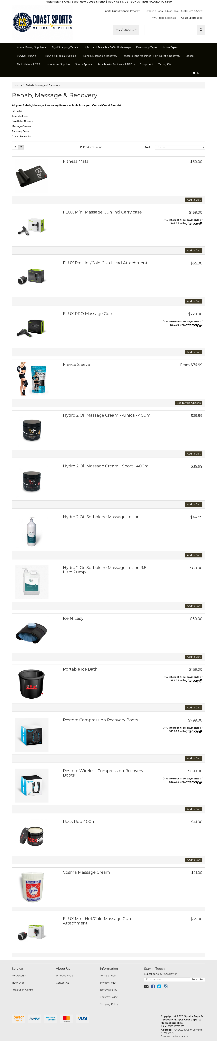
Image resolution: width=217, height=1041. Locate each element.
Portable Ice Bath (80, 669)
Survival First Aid (27, 55)
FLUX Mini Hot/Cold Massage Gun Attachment (97, 921)
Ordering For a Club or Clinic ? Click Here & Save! (174, 11)
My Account (125, 30)
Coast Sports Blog (192, 17)
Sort (147, 147)
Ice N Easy (73, 618)
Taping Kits (164, 64)
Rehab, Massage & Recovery (100, 55)
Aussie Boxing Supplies (31, 47)
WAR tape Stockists (164, 17)
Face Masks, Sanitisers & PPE (115, 64)
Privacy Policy (108, 982)
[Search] (201, 30)
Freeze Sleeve (76, 364)
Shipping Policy (109, 1004)
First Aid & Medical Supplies (60, 55)
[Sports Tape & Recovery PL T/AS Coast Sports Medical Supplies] (42, 21)
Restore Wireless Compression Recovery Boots (103, 773)
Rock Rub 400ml (80, 821)
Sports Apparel (84, 64)
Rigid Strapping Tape (64, 47)
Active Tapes (169, 47)
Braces (189, 55)
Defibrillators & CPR (28, 64)
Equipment (146, 64)
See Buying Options (189, 402)
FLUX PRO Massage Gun (87, 313)
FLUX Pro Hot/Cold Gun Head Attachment (105, 262)
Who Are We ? (64, 975)
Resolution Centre (22, 989)
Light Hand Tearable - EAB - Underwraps (107, 47)
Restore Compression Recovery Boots (100, 719)
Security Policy (108, 997)
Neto (185, 1036)
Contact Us (62, 982)
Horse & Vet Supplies (57, 64)
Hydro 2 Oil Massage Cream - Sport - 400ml (106, 466)
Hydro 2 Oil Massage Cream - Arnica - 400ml (107, 415)
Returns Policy (108, 989)
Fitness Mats (75, 161)
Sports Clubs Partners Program (122, 11)
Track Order (18, 982)
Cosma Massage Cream (86, 872)
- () (198, 72)
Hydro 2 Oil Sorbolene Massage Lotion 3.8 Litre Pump (104, 569)
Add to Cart (194, 199)
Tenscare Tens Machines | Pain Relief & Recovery (151, 55)
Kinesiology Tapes (146, 47)
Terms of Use (108, 975)
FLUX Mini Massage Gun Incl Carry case (102, 212)
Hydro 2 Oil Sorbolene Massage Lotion (101, 516)
